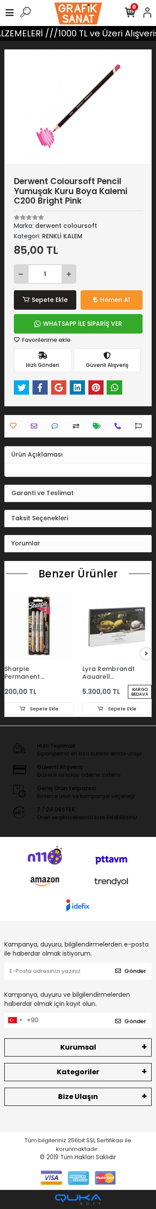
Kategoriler (78, 1072)
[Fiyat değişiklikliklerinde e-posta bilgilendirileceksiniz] (99, 426)
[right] (146, 654)
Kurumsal (78, 1047)
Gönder (135, 971)
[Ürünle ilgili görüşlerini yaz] (57, 426)
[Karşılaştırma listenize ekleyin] (78, 426)
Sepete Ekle (50, 299)
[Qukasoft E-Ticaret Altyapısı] (78, 1199)
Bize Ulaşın (78, 1097)
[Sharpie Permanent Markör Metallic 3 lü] (39, 626)
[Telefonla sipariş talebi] (119, 426)
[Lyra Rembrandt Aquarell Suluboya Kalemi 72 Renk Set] (117, 626)
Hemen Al (115, 299)
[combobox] (15, 1020)
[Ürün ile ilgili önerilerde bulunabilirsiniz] (140, 426)
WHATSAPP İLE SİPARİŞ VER (82, 323)
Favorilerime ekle (46, 340)
